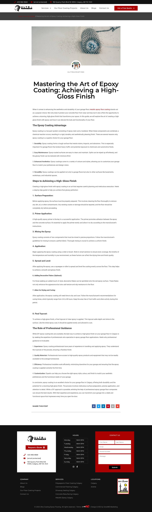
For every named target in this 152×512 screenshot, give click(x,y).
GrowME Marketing (111, 507)
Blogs (93, 8)
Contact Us (104, 8)
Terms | (79, 507)
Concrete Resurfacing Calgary (67, 494)
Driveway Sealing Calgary (65, 490)
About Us (84, 8)
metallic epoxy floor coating (100, 109)
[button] (94, 406)
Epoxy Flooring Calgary (26, 16)
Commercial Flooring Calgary (67, 487)
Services (45, 8)
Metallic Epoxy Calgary (64, 498)
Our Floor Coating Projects (65, 8)
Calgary (94, 483)
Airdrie (93, 487)
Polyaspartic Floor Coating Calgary (69, 483)
